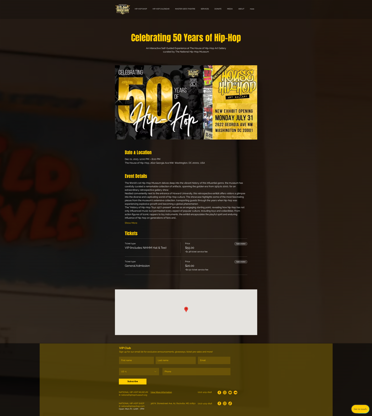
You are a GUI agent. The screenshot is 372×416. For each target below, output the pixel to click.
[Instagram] (225, 392)
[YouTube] (230, 392)
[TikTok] (230, 403)
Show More (131, 223)
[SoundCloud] (235, 392)
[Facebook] (219, 392)
